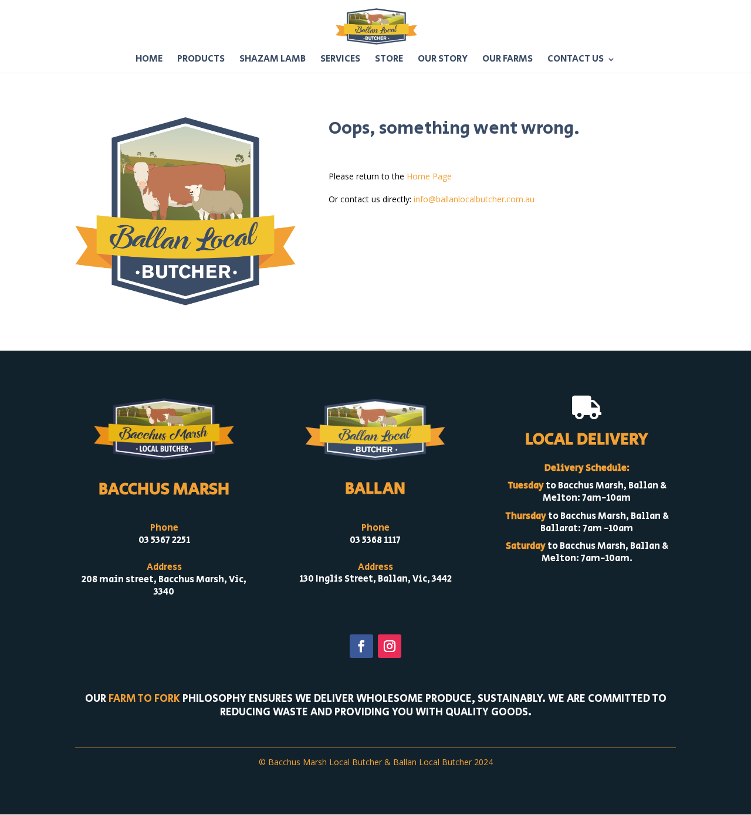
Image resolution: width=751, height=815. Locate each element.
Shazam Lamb (272, 60)
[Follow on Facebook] (361, 646)
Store (389, 60)
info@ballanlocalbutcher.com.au (474, 199)
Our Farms (507, 60)
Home (149, 60)
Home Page (429, 176)
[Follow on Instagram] (389, 646)
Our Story (443, 60)
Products (201, 60)
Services (340, 60)
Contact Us (575, 60)
